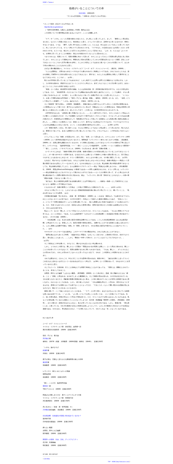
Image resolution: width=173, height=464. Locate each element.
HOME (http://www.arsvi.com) (120, 461)
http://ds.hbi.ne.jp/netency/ (53, 27)
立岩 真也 (82, 13)
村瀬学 (45, 350)
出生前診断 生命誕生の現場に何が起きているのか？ (62, 416)
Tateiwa (50, 2)
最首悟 (45, 362)
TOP (109, 461)
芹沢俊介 (46, 338)
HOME (45, 2)
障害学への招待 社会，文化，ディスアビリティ (60, 439)
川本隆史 (46, 410)
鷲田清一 (46, 386)
